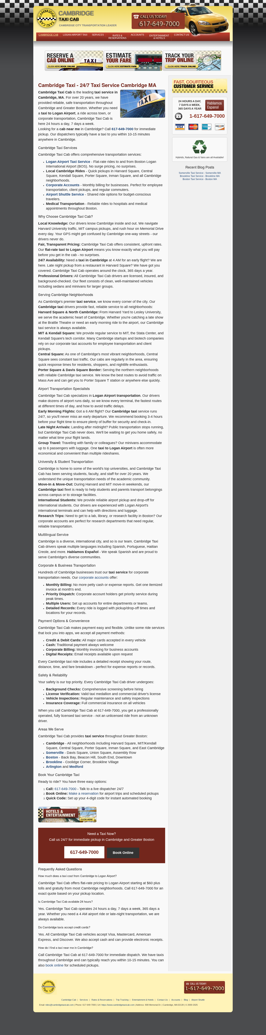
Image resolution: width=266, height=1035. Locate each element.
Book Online (123, 853)
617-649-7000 (122, 129)
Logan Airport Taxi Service (68, 162)
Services (98, 34)
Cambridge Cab (48, 34)
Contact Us (181, 34)
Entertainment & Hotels (159, 37)
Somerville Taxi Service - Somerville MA (200, 173)
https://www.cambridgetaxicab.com (117, 1005)
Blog (197, 34)
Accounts (137, 34)
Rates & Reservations (117, 37)
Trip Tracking (122, 1000)
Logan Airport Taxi (75, 34)
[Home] (133, 19)
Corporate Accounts (62, 185)
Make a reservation (84, 793)
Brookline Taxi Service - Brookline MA (200, 176)
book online (54, 965)
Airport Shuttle (198, 1000)
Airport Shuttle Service (65, 194)
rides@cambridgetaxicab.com (59, 1005)
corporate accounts (94, 577)
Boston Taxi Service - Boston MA (200, 179)
